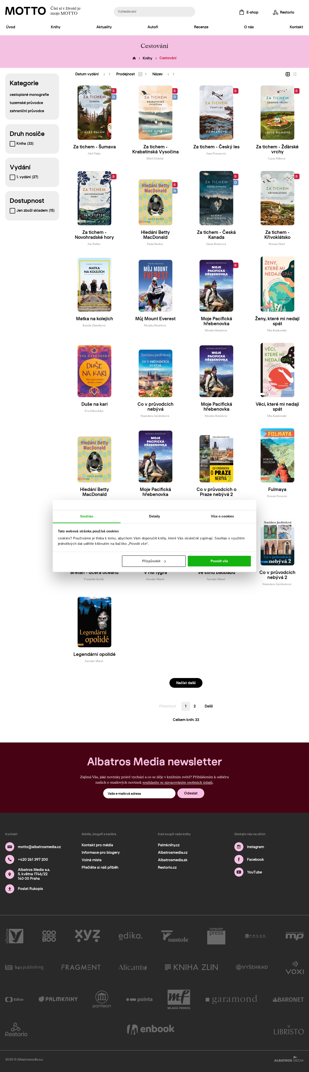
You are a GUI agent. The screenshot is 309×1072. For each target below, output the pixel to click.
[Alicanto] (133, 967)
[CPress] (255, 936)
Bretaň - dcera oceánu (94, 572)
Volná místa (92, 860)
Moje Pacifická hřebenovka (216, 321)
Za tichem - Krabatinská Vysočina (155, 149)
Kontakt (296, 27)
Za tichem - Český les (216, 146)
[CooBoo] (49, 936)
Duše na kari (94, 404)
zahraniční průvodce (27, 111)
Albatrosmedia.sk (173, 860)
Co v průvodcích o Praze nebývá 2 (216, 492)
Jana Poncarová (216, 153)
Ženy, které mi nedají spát (277, 321)
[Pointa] (139, 999)
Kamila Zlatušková (94, 325)
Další (209, 706)
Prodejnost (125, 74)
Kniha (25, 143)
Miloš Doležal (154, 158)
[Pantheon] (102, 999)
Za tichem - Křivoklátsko (277, 235)
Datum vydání (87, 74)
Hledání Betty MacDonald (155, 235)
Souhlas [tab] (86, 516)
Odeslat (190, 793)
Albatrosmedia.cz (173, 852)
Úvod (10, 27)
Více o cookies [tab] (222, 516)
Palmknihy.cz (169, 845)
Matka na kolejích (94, 318)
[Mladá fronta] (179, 999)
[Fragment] (81, 967)
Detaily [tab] (154, 516)
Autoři (152, 27)
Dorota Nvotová (277, 496)
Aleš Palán (94, 153)
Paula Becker (155, 243)
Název (157, 74)
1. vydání (27, 177)
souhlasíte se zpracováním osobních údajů (178, 782)
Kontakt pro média (97, 845)
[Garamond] (231, 999)
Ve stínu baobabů (216, 572)
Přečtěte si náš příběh (100, 867)
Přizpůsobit (151, 561)
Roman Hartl (277, 243)
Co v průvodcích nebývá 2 (277, 575)
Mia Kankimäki (277, 330)
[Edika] (130, 936)
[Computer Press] (216, 936)
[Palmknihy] (58, 999)
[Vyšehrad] (252, 967)
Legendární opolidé (95, 654)
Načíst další (186, 683)
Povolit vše (219, 561)
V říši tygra (155, 572)
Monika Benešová (155, 325)
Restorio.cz (167, 867)
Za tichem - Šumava (94, 146)
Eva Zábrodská (94, 410)
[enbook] (150, 1029)
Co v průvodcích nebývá (156, 407)
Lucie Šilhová (276, 158)
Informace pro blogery (101, 852)
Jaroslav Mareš (155, 579)
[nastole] (174, 936)
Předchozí (167, 706)
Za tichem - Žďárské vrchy (277, 149)
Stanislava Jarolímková (154, 415)
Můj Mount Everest (155, 318)
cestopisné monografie (29, 94)
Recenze (201, 27)
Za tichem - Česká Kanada (216, 235)
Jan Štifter (93, 243)
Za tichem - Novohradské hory (94, 235)
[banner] (25, 11)
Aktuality (104, 27)
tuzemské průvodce (26, 103)
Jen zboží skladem (36, 210)
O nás (249, 27)
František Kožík (94, 579)
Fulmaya (277, 489)
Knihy (55, 27)
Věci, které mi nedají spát (277, 407)
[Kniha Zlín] (191, 967)
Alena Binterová (216, 243)
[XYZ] (87, 936)
